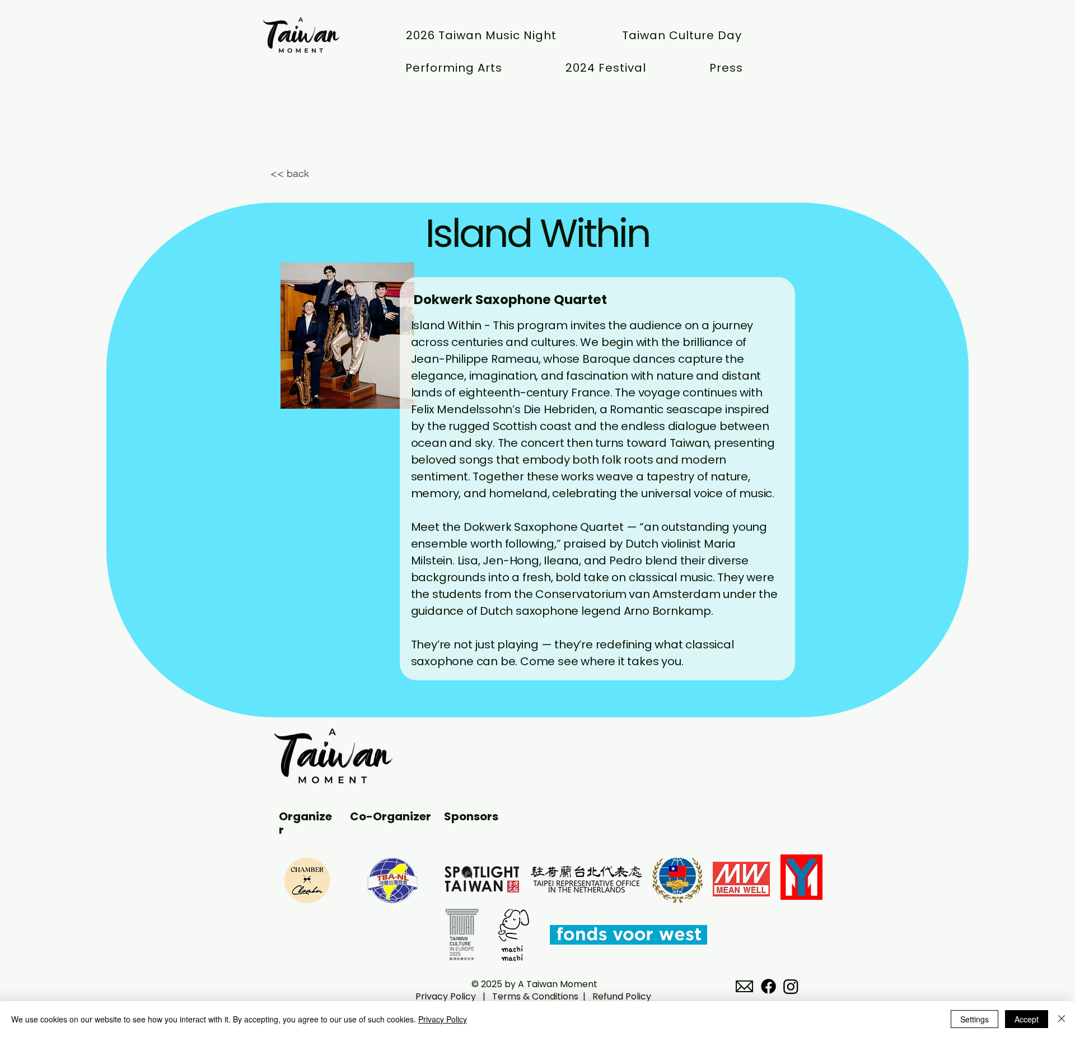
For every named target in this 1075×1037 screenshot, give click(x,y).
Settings (974, 1019)
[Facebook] (768, 986)
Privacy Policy (446, 996)
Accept (1027, 1019)
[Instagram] (791, 986)
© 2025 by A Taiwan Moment (533, 984)
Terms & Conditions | (542, 996)
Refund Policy (621, 996)
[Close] (1061, 1019)
